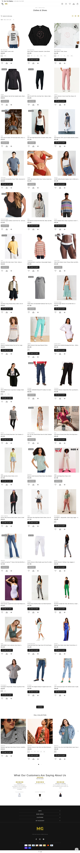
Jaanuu (55, 94)
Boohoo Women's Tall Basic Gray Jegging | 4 (64, 562)
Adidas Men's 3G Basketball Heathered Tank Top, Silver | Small (39, 303)
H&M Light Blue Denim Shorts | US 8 (9, 476)
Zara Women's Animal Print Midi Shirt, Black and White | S (39, 220)
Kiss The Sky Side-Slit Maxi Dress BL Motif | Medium (39, 434)
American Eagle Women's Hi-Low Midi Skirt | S (64, 303)
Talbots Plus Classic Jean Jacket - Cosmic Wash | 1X (13, 747)
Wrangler (29, 388)
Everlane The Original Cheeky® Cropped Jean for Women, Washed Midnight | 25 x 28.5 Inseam (39, 686)
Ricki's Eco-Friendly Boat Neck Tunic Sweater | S (12, 434)
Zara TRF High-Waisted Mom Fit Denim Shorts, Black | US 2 (39, 137)
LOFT (55, 685)
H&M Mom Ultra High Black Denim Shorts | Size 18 (39, 517)
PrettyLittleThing (31, 643)
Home (36, 7)
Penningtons (57, 516)
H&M (2, 474)
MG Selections (6, 4)
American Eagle (4, 219)
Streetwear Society (5, 602)
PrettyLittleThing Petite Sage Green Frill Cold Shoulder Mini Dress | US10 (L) (39, 645)
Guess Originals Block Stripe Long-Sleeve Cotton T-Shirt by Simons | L (66, 220)
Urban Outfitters (31, 432)
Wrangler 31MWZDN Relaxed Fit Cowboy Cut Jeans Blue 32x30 (39, 389)
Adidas (2, 94)
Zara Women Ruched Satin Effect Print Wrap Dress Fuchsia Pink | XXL (66, 434)
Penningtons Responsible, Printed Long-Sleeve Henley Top (13, 686)
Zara (2, 136)
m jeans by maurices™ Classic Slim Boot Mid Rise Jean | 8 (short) (13, 562)
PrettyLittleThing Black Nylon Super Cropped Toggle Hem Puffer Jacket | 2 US (40, 747)
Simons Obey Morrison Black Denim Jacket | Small (12, 517)
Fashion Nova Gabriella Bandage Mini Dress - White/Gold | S (66, 345)
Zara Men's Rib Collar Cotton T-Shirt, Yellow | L (11, 262)
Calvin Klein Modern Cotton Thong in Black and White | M (66, 262)
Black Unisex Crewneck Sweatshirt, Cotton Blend (38, 51)
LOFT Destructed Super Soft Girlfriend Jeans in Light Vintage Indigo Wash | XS (66, 686)
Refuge (29, 602)
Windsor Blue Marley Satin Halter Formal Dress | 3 (65, 645)
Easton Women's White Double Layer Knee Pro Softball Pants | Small (39, 562)
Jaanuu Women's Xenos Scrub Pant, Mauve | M (65, 96)
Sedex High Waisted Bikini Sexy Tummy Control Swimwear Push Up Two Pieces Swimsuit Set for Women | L (39, 179)
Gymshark (3, 177)
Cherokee (56, 388)
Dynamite (56, 602)
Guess (55, 219)
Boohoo (56, 560)
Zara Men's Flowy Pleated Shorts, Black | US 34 (12, 303)
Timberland (29, 260)
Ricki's (2, 388)
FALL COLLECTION (40, 715)
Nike (28, 94)
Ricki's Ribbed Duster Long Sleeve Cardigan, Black (12, 389)
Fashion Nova (57, 343)
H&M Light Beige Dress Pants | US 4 (62, 476)
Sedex (28, 177)
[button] (39, 799)
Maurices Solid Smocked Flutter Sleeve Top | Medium (39, 476)
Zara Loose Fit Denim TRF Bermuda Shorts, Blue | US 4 (13, 137)
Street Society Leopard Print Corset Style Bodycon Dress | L (13, 603)
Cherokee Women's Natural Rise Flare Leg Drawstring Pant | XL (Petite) (66, 389)
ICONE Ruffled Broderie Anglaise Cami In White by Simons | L (66, 179)
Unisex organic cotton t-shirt (7, 51)
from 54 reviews (40, 778)
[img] (40, 777)
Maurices (3, 343)
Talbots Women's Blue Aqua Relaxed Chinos (37, 345)
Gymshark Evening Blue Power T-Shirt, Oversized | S (13, 179)
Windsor (56, 643)
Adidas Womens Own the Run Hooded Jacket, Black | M (13, 96)
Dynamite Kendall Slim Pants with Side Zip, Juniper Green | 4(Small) (66, 603)
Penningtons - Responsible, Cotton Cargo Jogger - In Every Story (66, 517)
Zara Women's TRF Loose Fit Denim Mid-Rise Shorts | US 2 (66, 137)
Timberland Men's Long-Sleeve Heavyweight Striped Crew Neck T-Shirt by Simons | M (39, 262)
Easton (29, 560)
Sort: (2, 19)
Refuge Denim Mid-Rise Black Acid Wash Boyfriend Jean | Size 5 (39, 603)
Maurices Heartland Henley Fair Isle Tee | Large (11, 345)
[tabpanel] (13, 739)
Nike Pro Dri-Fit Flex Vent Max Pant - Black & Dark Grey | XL (39, 96)
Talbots (29, 343)
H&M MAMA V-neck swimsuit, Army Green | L (11, 645)
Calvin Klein (57, 260)
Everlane (29, 685)
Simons (56, 177)
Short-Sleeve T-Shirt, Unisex (60, 51)
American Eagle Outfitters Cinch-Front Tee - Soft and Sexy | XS (13, 220)
